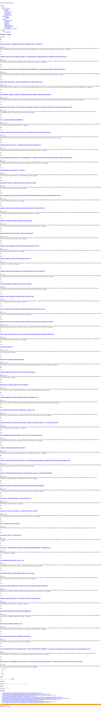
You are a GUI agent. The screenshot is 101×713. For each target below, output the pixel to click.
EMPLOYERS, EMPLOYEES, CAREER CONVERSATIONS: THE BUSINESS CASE (21, 82)
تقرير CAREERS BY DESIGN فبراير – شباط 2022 (12, 560)
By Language (7, 13)
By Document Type (8, 15)
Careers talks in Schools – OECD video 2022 (10, 535)
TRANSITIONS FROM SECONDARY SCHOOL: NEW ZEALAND (16, 233)
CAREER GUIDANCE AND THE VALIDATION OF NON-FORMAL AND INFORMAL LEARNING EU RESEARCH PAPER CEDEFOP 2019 (35, 460)
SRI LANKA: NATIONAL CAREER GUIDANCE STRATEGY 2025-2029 (18, 182)
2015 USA (7, 23)
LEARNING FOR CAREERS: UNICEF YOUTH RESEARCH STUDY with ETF (19, 246)
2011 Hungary (7, 24)
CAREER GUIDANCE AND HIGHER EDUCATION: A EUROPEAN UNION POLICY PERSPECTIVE (25, 132)
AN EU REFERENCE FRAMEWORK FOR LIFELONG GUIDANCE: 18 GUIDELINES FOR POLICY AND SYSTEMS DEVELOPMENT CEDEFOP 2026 (33, 698)
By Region (7, 9)
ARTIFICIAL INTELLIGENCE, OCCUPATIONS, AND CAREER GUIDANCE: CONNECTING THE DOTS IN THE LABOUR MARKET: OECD (36, 107)
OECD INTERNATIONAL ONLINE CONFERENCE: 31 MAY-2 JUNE (17, 410)
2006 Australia (7, 27)
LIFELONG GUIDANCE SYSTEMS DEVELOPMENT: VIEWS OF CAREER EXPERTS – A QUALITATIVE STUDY (29, 422)
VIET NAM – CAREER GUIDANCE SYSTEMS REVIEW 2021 (15, 498)
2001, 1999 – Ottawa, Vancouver (11, 28)
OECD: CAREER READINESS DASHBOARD (11, 119)
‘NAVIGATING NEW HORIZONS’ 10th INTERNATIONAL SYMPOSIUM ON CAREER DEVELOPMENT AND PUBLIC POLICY (32, 69)
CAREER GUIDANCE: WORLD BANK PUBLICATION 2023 (15, 258)
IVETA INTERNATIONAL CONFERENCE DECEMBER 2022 (15, 611)
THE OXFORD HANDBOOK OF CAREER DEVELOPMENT (15, 636)
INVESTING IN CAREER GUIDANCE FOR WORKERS (14, 384)
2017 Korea (7, 22)
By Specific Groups (8, 11)
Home (3, 7)
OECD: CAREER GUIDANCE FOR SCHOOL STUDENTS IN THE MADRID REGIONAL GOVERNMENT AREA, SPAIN (30, 195)
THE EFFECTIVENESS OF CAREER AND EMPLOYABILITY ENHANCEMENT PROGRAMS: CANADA (27, 321)
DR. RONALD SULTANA (6, 346)
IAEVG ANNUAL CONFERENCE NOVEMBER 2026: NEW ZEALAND (16, 696)
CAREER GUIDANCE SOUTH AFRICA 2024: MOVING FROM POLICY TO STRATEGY (22, 271)
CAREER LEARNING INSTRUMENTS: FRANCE (12, 447)
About (3, 30)
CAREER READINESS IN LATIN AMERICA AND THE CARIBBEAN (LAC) (19, 397)
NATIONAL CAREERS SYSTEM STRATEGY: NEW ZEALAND (16, 220)
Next (3, 674)
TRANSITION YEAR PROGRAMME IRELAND (12, 359)
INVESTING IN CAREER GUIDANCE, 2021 (11, 623)
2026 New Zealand (8, 20)
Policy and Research (6, 8)
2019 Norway (7, 21)
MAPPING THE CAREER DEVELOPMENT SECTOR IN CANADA (17, 296)
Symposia (4, 19)
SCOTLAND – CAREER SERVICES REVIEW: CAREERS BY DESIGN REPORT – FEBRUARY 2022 (25, 547)
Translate (8, 706)
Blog (3, 29)
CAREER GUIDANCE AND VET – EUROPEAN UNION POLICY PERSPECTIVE (20, 145)
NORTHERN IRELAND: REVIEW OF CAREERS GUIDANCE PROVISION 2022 (20, 598)
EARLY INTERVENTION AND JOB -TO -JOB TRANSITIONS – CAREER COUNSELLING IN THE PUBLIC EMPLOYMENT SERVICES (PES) (36, 157)
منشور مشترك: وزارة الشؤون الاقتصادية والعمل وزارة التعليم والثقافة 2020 (17, 573)
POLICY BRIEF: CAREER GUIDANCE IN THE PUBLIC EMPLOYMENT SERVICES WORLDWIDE (25, 94)
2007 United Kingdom (9, 26)
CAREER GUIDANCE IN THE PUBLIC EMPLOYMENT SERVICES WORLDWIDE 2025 (22, 208)
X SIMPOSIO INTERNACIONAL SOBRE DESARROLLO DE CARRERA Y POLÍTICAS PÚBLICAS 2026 (23, 693)
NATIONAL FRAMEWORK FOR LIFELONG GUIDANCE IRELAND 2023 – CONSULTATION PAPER (26, 473)
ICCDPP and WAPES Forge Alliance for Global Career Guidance (16, 283)
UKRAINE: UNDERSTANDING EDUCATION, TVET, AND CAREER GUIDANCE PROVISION (24, 585)
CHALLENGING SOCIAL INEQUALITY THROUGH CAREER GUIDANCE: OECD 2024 (22, 309)
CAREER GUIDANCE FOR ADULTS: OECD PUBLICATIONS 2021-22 (18, 372)
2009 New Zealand (8, 25)
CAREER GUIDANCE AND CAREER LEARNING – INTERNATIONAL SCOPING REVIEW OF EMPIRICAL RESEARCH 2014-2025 (33, 56)
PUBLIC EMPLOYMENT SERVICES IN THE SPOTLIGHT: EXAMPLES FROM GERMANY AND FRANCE (27, 334)
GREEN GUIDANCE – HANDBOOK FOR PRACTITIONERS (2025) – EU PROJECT (21, 44)
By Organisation (8, 12)
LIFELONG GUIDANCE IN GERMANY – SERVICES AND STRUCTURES (19, 511)
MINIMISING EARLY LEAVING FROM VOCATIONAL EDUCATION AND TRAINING (22, 485)
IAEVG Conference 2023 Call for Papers (10, 523)
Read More (68, 49)
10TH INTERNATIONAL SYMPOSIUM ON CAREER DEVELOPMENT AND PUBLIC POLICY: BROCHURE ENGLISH (26, 695)
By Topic (6, 10)
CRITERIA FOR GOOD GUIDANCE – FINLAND (12, 170)
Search (13, 678)
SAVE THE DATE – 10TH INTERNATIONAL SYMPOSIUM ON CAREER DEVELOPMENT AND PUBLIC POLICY (25, 701)
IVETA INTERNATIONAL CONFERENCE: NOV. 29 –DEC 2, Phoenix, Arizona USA (21, 435)
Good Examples (5, 16)
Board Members (8, 31)
